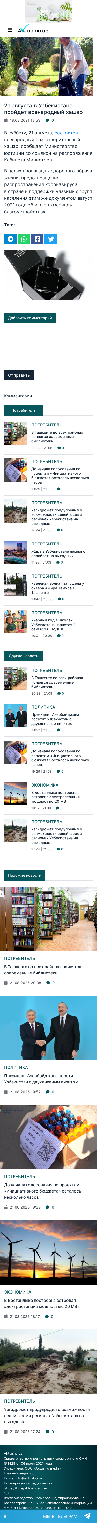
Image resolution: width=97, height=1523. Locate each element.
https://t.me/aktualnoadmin (25, 1488)
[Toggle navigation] (10, 30)
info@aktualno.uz (29, 1478)
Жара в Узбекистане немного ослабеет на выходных (58, 553)
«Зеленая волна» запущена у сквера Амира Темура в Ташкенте (57, 588)
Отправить (19, 375)
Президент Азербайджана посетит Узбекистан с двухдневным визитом (55, 719)
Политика (43, 707)
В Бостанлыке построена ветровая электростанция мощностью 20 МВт (55, 797)
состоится (66, 132)
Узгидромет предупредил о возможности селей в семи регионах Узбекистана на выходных (56, 517)
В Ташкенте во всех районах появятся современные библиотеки (57, 436)
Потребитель (46, 424)
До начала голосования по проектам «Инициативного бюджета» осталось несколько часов (60, 475)
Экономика (44, 785)
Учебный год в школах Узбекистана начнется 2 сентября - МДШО (53, 624)
